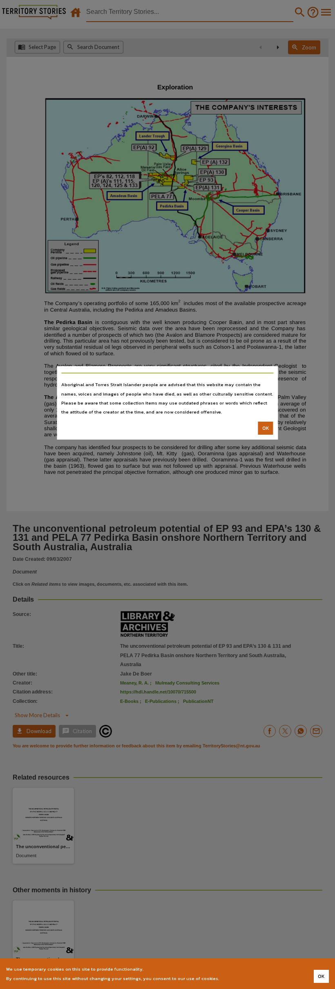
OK (265, 428)
